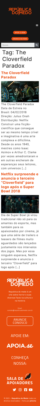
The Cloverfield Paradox (15, 75)
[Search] (36, 45)
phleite (33, 401)
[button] (37, 25)
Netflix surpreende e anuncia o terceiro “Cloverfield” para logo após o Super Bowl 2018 (19, 182)
